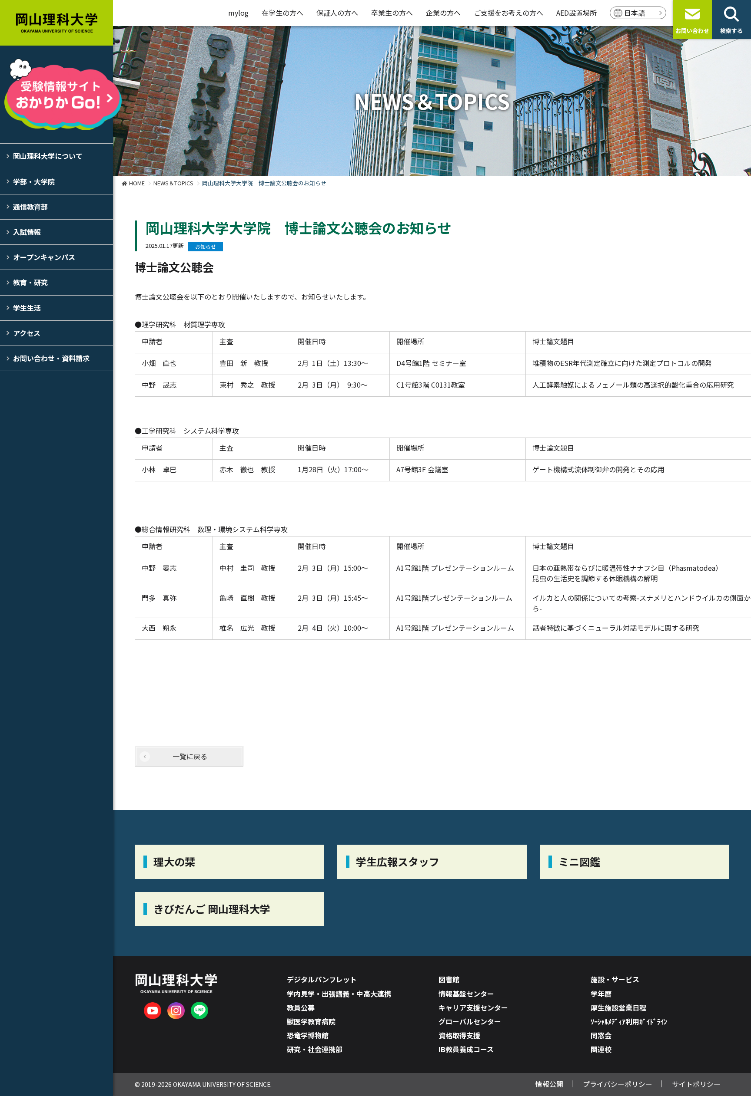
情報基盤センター (466, 993)
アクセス (26, 333)
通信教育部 (30, 206)
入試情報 (27, 232)
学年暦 (601, 993)
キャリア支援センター (473, 1007)
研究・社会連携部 (314, 1049)
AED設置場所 (576, 12)
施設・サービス (615, 979)
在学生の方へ (282, 12)
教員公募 (301, 1007)
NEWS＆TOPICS (173, 183)
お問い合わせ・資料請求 (51, 358)
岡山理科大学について (48, 156)
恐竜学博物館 (308, 1035)
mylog (238, 12)
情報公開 (549, 1084)
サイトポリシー (696, 1084)
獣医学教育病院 (311, 1021)
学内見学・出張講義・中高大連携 (339, 993)
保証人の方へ (337, 12)
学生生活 (27, 308)
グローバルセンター (470, 1021)
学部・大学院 (34, 181)
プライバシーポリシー (617, 1084)
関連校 (601, 1049)
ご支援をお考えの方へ (508, 12)
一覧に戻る (190, 756)
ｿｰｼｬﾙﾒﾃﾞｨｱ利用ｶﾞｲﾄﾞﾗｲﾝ (629, 1021)
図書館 (449, 979)
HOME (137, 183)
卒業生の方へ (392, 12)
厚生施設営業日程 (618, 1007)
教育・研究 (30, 282)
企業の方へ (443, 12)
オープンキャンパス (44, 257)
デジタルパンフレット (322, 979)
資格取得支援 (459, 1035)
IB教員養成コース (466, 1049)
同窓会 (601, 1035)
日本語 (634, 12)
